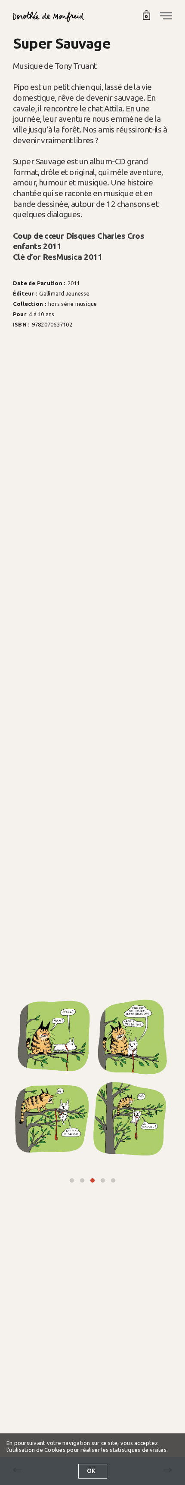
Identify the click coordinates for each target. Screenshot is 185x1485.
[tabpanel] (92, 1078)
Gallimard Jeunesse (64, 293)
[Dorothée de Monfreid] (48, 16)
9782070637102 (52, 324)
